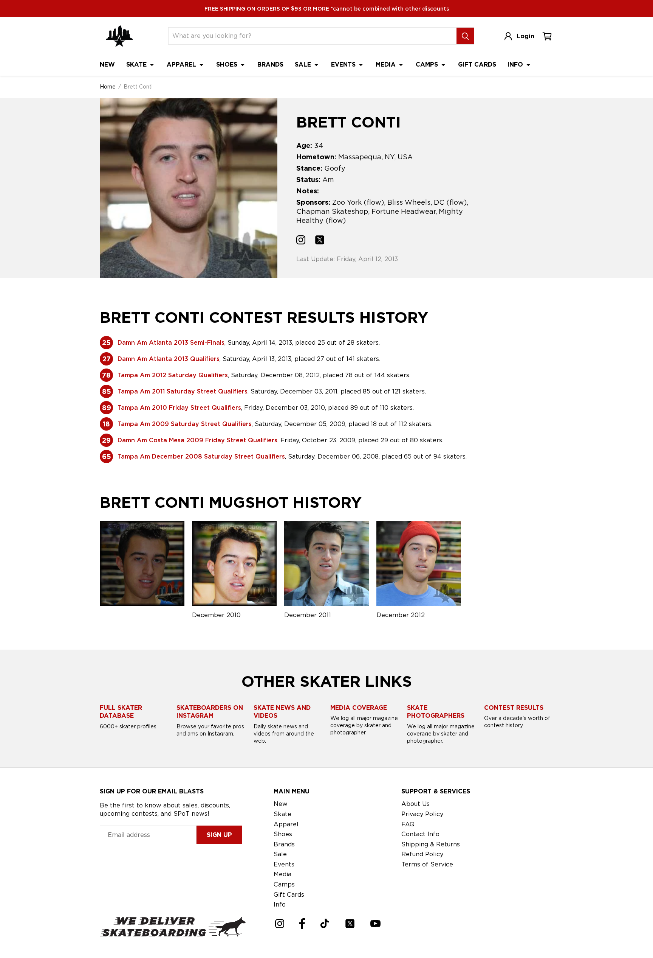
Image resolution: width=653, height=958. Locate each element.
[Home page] (119, 36)
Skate (137, 64)
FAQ (408, 824)
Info (516, 64)
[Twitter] (350, 923)
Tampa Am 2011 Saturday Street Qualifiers (183, 391)
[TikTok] (325, 923)
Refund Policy (422, 854)
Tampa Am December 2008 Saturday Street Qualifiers (201, 456)
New (107, 64)
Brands (270, 64)
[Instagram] (279, 923)
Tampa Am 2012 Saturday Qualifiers (173, 375)
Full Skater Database (121, 712)
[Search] (465, 36)
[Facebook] (302, 923)
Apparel (182, 64)
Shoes (227, 64)
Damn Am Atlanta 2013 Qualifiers (169, 358)
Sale (304, 64)
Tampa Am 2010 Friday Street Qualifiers (179, 407)
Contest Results (513, 707)
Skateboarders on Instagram (209, 712)
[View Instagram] (300, 241)
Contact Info (420, 834)
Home (108, 87)
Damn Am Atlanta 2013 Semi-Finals (171, 342)
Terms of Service (427, 864)
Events (344, 64)
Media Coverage (358, 707)
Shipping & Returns (430, 844)
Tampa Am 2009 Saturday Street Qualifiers (185, 424)
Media (387, 64)
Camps (428, 64)
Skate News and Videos (282, 712)
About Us (415, 803)
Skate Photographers (435, 712)
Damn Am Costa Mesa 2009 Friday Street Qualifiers (197, 440)
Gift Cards (477, 64)
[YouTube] (375, 923)
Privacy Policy (422, 814)
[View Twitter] (319, 241)
